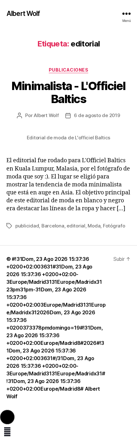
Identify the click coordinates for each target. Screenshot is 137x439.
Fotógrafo (114, 226)
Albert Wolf (23, 13)
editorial (76, 226)
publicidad (27, 226)
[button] (7, 417)
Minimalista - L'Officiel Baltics (68, 92)
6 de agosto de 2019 (97, 115)
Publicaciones (69, 70)
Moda (94, 226)
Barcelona (52, 226)
